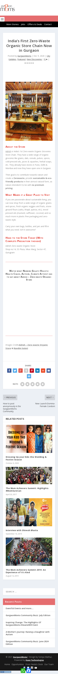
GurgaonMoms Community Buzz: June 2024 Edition (27, 642)
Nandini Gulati (21, 348)
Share (34, 669)
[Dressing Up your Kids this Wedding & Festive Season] (29, 439)
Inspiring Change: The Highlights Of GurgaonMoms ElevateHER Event (23, 623)
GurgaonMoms (24, 56)
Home (7, 664)
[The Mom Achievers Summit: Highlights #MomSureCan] (29, 475)
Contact (48, 24)
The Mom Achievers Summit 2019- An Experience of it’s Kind (26, 571)
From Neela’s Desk (34, 664)
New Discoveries (34, 59)
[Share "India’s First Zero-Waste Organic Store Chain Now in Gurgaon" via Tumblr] (26, 370)
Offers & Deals (34, 24)
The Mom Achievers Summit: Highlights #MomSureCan (27, 489)
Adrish (8, 151)
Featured (21, 59)
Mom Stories (12, 24)
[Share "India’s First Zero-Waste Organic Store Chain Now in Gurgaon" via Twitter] (15, 370)
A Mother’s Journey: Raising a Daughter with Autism (28, 633)
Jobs (23, 24)
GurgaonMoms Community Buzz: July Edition (28, 615)
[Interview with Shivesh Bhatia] (29, 512)
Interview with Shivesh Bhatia (22, 530)
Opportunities (18, 664)
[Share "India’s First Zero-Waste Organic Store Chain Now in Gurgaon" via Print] (29, 376)
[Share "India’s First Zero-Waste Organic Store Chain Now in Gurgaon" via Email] (49, 370)
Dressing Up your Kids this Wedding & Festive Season (26, 458)
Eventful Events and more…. (20, 608)
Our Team (49, 664)
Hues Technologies (35, 660)
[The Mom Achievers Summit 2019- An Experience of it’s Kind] (29, 552)
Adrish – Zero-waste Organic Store (36, 278)
